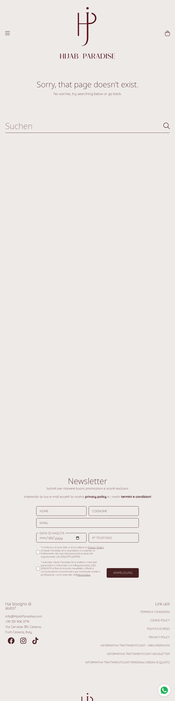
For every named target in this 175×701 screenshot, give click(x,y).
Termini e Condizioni (155, 612)
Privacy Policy (159, 637)
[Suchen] (166, 126)
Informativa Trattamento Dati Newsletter (138, 654)
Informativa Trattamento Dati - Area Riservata (135, 645)
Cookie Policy (160, 620)
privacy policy (95, 497)
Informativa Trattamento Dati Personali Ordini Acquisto (127, 662)
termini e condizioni (136, 497)
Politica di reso (158, 628)
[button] (7, 33)
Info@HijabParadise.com (23, 616)
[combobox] (87, 126)
